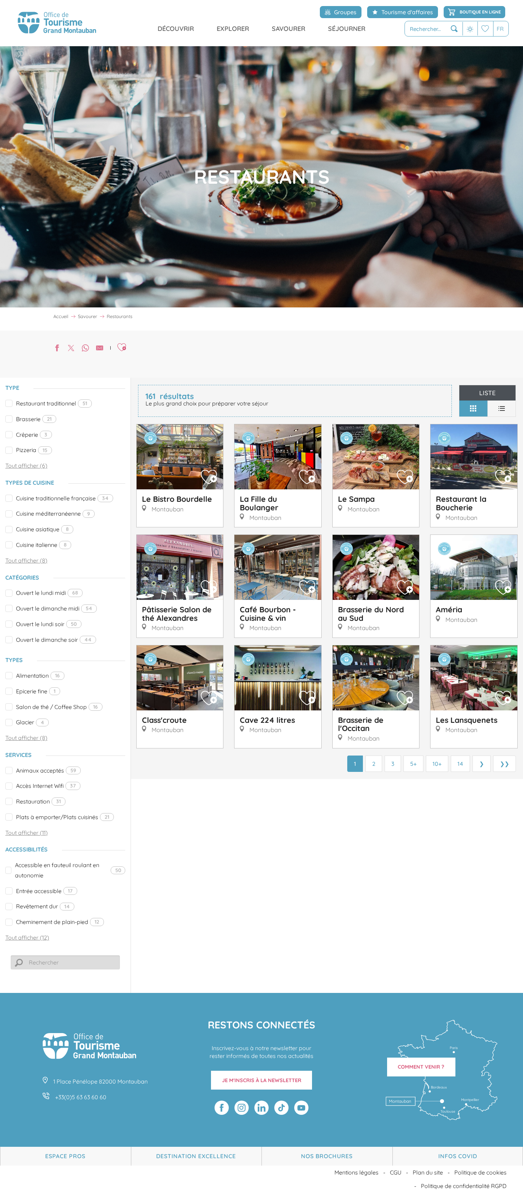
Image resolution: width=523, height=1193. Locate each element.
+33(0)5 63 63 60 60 (80, 1097)
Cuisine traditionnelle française (62, 498)
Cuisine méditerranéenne (53, 513)
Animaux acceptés (46, 770)
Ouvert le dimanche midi (54, 608)
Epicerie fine (36, 691)
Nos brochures (327, 1156)
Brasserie (34, 419)
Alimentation (38, 675)
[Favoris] (485, 29)
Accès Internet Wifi (46, 785)
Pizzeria (31, 449)
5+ (413, 763)
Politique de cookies (480, 1172)
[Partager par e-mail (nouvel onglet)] (99, 348)
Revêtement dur (43, 906)
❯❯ (504, 763)
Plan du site (428, 1172)
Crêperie (31, 434)
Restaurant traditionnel (51, 403)
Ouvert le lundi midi (47, 592)
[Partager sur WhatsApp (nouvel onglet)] (85, 348)
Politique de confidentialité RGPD (464, 1185)
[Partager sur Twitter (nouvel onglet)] (71, 348)
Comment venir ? (421, 1067)
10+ (437, 763)
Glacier (30, 722)
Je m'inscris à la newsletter (261, 1080)
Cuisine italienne (41, 544)
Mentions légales (356, 1172)
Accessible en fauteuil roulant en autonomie (68, 870)
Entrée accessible (44, 890)
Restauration (38, 801)
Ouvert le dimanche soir (53, 639)
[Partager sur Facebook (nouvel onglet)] (56, 348)
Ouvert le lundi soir (46, 624)
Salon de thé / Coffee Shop (57, 706)
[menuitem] (57, 23)
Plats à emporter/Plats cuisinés (62, 817)
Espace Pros (65, 1156)
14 (460, 763)
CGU (395, 1172)
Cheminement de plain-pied (57, 921)
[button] (434, 29)
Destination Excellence (196, 1156)
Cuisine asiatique (42, 529)
